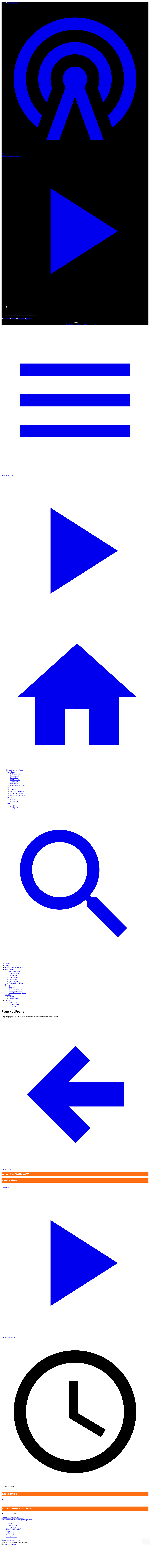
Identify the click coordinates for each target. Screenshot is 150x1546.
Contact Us (13, 805)
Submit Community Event (18, 795)
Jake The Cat (14, 784)
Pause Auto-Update (8, 1518)
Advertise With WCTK (16, 1174)
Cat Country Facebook (16, 1508)
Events (8, 787)
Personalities (10, 772)
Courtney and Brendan (9, 1337)
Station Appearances (17, 791)
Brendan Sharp (15, 780)
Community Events (16, 793)
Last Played (9, 1493)
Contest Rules (14, 801)
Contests (9, 797)
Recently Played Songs (17, 785)
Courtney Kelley (15, 776)
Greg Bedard (14, 778)
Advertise (13, 809)
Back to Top (20, 1518)
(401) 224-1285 (68, 324)
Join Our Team (14, 807)
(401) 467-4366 (81, 324)
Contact (8, 803)
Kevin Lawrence (15, 774)
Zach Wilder (14, 782)
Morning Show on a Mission (15, 770)
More (3, 1499)
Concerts (13, 789)
